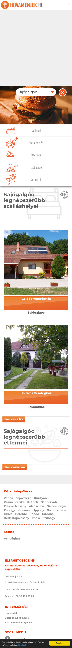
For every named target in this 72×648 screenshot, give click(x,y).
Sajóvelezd (23, 498)
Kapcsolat (11, 613)
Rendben (60, 643)
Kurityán (40, 498)
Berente (21, 514)
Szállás (9, 531)
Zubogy (9, 510)
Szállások (36, 131)
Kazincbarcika (14, 502)
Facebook (20, 639)
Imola (36, 518)
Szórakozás (36, 180)
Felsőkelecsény (15, 506)
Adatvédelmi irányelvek (19, 622)
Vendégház (12, 538)
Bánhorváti (49, 502)
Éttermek (36, 155)
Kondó (34, 514)
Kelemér (24, 510)
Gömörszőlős (56, 510)
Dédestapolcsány (16, 518)
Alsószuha (36, 506)
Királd (8, 514)
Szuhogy (49, 518)
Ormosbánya (56, 506)
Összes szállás (14, 419)
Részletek (22, 645)
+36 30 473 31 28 (24, 596)
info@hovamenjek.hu (25, 589)
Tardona (48, 514)
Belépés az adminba (17, 617)
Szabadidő (36, 167)
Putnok (32, 502)
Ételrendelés (36, 143)
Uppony (38, 510)
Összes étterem (15, 467)
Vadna (8, 498)
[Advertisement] (36, 48)
